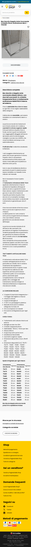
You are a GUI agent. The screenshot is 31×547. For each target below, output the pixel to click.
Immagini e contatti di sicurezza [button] (13, 423)
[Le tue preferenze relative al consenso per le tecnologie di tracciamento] (28, 544)
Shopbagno (12, 80)
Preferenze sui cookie (17, 541)
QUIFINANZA (9, 538)
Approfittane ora (23, 2)
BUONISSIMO (15, 538)
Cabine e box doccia (17, 83)
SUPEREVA (21, 538)
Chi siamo (10, 540)
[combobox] (15, 12)
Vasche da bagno (11, 433)
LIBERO (5, 535)
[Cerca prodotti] (27, 12)
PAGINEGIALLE (15, 535)
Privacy (18, 540)
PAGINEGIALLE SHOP (23, 535)
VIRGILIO (9, 535)
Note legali (14, 540)
